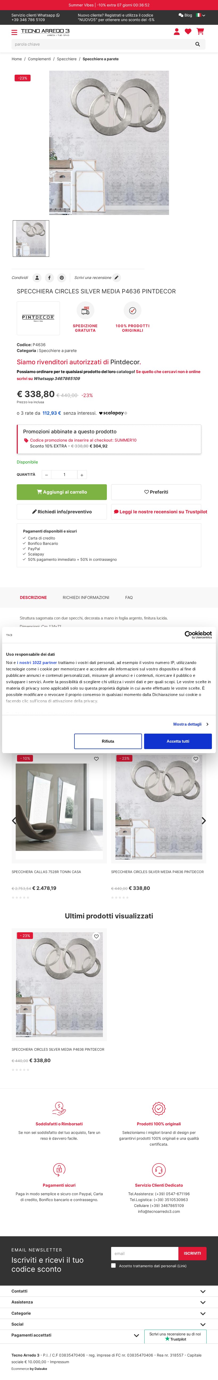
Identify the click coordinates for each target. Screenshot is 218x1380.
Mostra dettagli (187, 724)
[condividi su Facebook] (49, 277)
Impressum (59, 1361)
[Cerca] (198, 44)
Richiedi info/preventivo (64, 511)
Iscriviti (192, 1253)
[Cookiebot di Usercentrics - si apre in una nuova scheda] (188, 635)
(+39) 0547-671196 (172, 1193)
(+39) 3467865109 (167, 1205)
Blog (187, 15)
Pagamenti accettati (31, 1335)
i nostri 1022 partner (37, 662)
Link (182, 1266)
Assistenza (22, 1302)
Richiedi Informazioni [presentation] (86, 597)
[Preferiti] (96, 759)
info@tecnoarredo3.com (159, 1211)
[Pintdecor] (38, 318)
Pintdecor (124, 362)
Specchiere (67, 59)
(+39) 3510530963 (171, 1199)
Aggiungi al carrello (64, 492)
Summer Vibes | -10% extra (109, 5)
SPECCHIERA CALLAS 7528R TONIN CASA (46, 872)
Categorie (21, 1313)
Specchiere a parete (101, 59)
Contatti (19, 1291)
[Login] (177, 31)
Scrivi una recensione (93, 277)
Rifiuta (108, 741)
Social (17, 1324)
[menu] (14, 33)
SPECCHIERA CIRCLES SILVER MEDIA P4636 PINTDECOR (157, 872)
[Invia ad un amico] (37, 277)
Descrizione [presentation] (33, 597)
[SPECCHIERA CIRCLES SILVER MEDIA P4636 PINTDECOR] (109, 143)
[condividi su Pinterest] (62, 277)
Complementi (39, 59)
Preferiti (158, 492)
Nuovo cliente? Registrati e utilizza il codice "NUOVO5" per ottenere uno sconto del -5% (116, 17)
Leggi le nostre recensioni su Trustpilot (160, 511)
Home (17, 59)
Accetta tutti (178, 741)
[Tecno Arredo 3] (45, 32)
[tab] (33, 597)
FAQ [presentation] (129, 597)
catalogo (125, 371)
